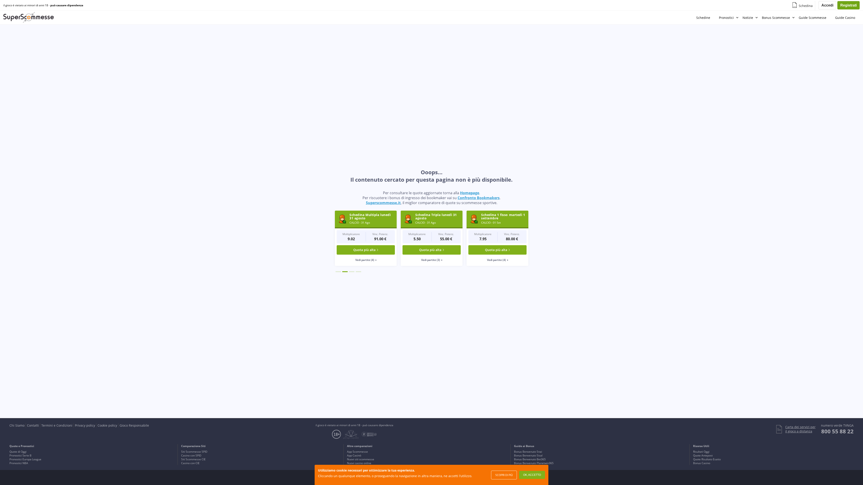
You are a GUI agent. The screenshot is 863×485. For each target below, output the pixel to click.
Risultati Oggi (701, 452)
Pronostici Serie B (20, 455)
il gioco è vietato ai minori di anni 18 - (43, 5)
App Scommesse (357, 452)
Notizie (748, 17)
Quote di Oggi (18, 452)
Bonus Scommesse (776, 17)
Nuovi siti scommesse (360, 459)
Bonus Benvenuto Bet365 (530, 459)
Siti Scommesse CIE (193, 459)
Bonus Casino (701, 463)
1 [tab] (338, 271)
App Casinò (354, 455)
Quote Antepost (703, 455)
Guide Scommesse (812, 17)
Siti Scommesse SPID (194, 452)
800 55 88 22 (837, 431)
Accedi (827, 5)
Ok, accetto (532, 474)
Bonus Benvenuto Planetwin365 (534, 463)
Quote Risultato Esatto (707, 459)
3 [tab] (351, 271)
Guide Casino (845, 17)
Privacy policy (85, 425)
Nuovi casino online (359, 463)
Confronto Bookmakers (479, 197)
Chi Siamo (16, 425)
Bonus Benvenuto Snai (528, 452)
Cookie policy (107, 425)
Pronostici (726, 17)
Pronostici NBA (18, 463)
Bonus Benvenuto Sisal (528, 455)
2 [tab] (345, 271)
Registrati (848, 5)
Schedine (703, 17)
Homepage (469, 192)
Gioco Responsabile (134, 425)
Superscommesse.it (383, 202)
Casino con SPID (191, 455)
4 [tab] (358, 271)
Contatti (33, 425)
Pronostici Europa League (25, 459)
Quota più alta (364, 250)
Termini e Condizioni (56, 425)
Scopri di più (504, 475)
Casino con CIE (190, 463)
